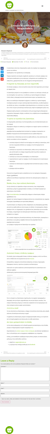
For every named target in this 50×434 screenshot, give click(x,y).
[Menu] (42, 6)
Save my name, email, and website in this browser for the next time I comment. (21, 398)
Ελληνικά (31, 258)
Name (2, 383)
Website (3, 393)
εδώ (32, 327)
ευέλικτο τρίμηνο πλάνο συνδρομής (25, 331)
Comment (3, 366)
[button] (2, 68)
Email (2, 388)
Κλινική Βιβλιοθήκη (14, 194)
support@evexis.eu (20, 342)
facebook (32, 344)
